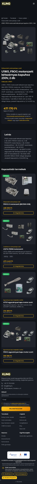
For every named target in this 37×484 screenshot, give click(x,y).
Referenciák (23, 420)
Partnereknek (5, 441)
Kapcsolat (22, 428)
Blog (21, 426)
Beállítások (8, 474)
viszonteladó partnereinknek (15, 116)
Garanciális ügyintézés (26, 436)
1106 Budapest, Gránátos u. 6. (12, 388)
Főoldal (5, 18)
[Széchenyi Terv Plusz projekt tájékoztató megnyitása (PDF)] (18, 455)
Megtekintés (19, 213)
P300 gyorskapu (6, 444)
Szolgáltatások (24, 423)
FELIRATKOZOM (15, 409)
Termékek (13, 18)
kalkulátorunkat (24, 120)
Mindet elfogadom (10, 477)
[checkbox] (2, 403)
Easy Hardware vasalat (7, 423)
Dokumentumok (5, 439)
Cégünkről (22, 417)
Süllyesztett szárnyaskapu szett (10, 20)
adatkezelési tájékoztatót (18, 403)
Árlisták (3, 436)
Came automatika (6, 420)
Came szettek (23, 18)
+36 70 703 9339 (9, 383)
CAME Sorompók (6, 426)
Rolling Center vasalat (7, 417)
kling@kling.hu (8, 386)
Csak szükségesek (20, 474)
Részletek (19, 481)
